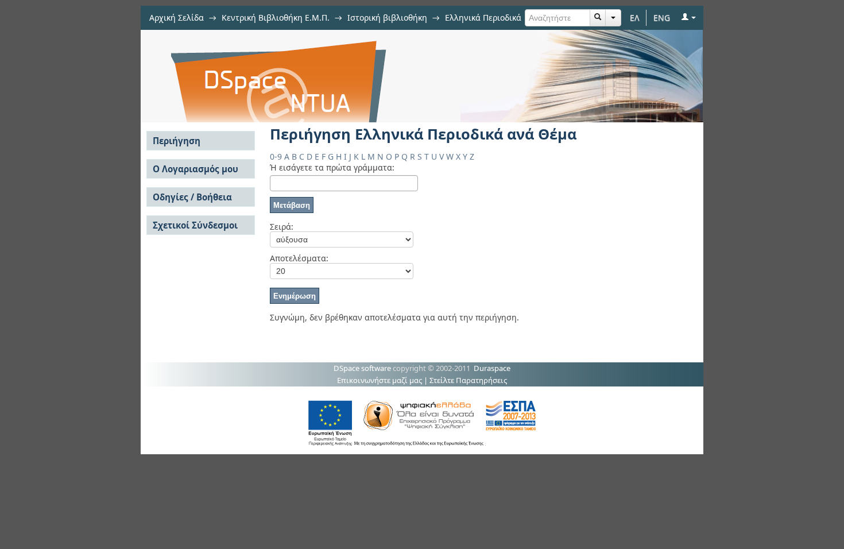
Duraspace (492, 368)
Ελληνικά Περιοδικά (483, 17)
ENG (661, 17)
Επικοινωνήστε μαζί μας (379, 380)
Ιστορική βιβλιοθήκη (387, 17)
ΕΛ (635, 17)
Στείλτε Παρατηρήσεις (468, 380)
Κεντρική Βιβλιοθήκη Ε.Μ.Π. (276, 17)
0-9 (276, 156)
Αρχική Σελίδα (176, 17)
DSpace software (362, 368)
